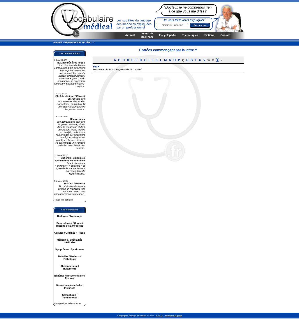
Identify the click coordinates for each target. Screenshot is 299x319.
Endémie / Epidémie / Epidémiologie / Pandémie (70, 159)
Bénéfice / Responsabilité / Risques (69, 277)
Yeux (96, 66)
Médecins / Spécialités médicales (69, 241)
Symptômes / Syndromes (69, 249)
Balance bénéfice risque (71, 62)
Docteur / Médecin (74, 183)
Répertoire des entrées (77, 42)
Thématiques (190, 35)
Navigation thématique (67, 303)
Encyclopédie (167, 35)
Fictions (209, 35)
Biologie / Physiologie (69, 216)
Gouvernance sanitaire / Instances (69, 286)
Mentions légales (173, 315)
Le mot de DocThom (147, 35)
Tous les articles (63, 200)
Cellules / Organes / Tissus (69, 232)
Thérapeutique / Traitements (70, 267)
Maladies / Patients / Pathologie (69, 257)
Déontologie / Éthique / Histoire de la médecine (69, 224)
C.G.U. (159, 315)
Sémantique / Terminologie (69, 296)
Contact (225, 35)
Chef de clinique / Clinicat (70, 96)
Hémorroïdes (77, 119)
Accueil (130, 35)
